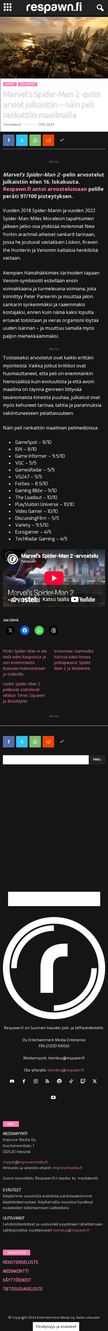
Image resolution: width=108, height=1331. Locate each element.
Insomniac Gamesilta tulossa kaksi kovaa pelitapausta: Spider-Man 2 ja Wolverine (73, 659)
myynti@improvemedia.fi (25, 1162)
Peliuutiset (27, 84)
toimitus (28, 124)
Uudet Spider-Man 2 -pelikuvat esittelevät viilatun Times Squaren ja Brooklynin (24, 692)
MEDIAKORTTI (16, 1271)
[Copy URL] (61, 140)
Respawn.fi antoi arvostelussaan (45, 188)
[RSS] (49, 1081)
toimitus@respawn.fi (66, 1070)
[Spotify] (61, 1081)
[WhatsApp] (35, 140)
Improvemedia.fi (67, 1167)
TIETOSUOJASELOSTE (23, 1289)
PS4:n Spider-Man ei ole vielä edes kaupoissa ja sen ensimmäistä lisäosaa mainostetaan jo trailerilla (25, 662)
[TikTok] (72, 1081)
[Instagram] (37, 1081)
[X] (22, 140)
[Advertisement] (54, 838)
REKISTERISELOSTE (20, 1262)
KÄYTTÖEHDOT (17, 1280)
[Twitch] (84, 1081)
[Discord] (13, 1081)
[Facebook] (8, 140)
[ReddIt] (48, 140)
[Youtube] (54, 1098)
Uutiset (10, 84)
